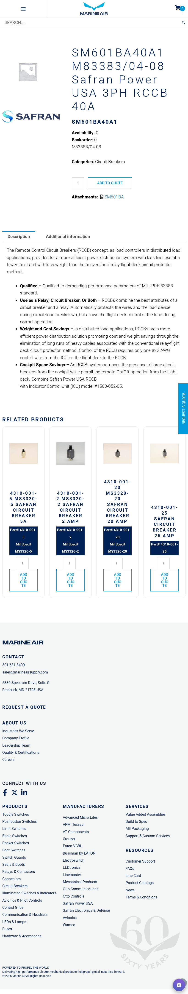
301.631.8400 (13, 665)
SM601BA (114, 197)
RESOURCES (140, 850)
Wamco (69, 925)
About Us (14, 723)
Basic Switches (14, 836)
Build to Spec (136, 821)
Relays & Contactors (18, 871)
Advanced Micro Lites (80, 817)
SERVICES (137, 806)
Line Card (133, 876)
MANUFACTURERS (83, 806)
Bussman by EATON (79, 853)
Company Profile (15, 738)
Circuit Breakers (15, 886)
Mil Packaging (137, 828)
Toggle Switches (15, 814)
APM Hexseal (73, 824)
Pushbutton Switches (19, 821)
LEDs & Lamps (14, 922)
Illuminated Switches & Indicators (29, 893)
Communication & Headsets (24, 914)
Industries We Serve (18, 731)
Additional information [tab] (68, 236)
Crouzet (69, 839)
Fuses (7, 929)
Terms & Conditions (141, 897)
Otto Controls (73, 896)
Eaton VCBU (72, 846)
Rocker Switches (15, 843)
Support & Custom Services (148, 836)
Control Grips (12, 907)
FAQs (130, 868)
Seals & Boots (13, 864)
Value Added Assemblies (146, 814)
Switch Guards (14, 857)
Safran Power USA (78, 903)
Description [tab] (19, 236)
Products (15, 806)
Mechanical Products (80, 882)
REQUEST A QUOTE (24, 707)
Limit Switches (14, 828)
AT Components (76, 832)
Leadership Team (16, 745)
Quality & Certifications (20, 752)
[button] (23, 8)
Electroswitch (73, 860)
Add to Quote (110, 183)
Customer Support (140, 861)
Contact (13, 657)
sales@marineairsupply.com (25, 672)
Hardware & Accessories (21, 936)
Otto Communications (80, 889)
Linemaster (72, 875)
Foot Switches (13, 850)
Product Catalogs (140, 883)
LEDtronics (71, 867)
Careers (8, 759)
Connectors (11, 879)
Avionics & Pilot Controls (22, 900)
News (130, 890)
